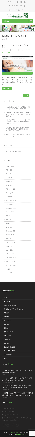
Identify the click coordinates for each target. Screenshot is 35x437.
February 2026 (10, 189)
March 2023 (9, 250)
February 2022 (10, 261)
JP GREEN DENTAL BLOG (13, 151)
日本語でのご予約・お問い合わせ (13, 309)
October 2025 (10, 204)
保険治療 (6, 343)
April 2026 (9, 181)
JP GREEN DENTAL (14, 432)
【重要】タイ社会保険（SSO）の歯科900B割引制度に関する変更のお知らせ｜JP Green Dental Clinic (18, 129)
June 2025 (9, 219)
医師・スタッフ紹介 (9, 351)
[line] (21, 2)
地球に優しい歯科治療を (11, 305)
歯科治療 (6, 313)
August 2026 (10, 166)
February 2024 (10, 242)
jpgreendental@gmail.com (12, 415)
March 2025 (9, 227)
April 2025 (9, 223)
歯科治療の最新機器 (9, 347)
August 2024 (10, 235)
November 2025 (11, 200)
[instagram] (8, 425)
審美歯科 (6, 328)
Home (5, 297)
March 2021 (9, 273)
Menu (6, 21)
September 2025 (11, 208)
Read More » (6, 88)
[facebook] (17, 2)
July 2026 (9, 170)
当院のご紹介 (7, 339)
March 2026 (9, 185)
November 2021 (11, 265)
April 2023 (9, 246)
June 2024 (9, 238)
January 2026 (10, 193)
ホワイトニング (8, 332)
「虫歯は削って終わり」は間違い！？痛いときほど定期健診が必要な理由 (18, 108)
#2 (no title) (7, 301)
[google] (25, 2)
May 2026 (9, 177)
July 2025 (9, 216)
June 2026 (9, 174)
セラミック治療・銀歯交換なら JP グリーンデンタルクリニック (18, 135)
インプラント (7, 320)
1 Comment (14, 50)
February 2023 (10, 254)
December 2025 (11, 196)
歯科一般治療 (7, 336)
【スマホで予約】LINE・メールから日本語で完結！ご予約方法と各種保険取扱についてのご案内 (18, 121)
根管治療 (6, 324)
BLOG (5, 358)
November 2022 (11, 257)
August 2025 (10, 212)
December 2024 (11, 231)
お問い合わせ (7, 354)
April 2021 (9, 269)
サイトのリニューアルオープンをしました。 (17, 46)
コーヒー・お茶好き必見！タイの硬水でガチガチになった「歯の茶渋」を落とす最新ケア (18, 114)
